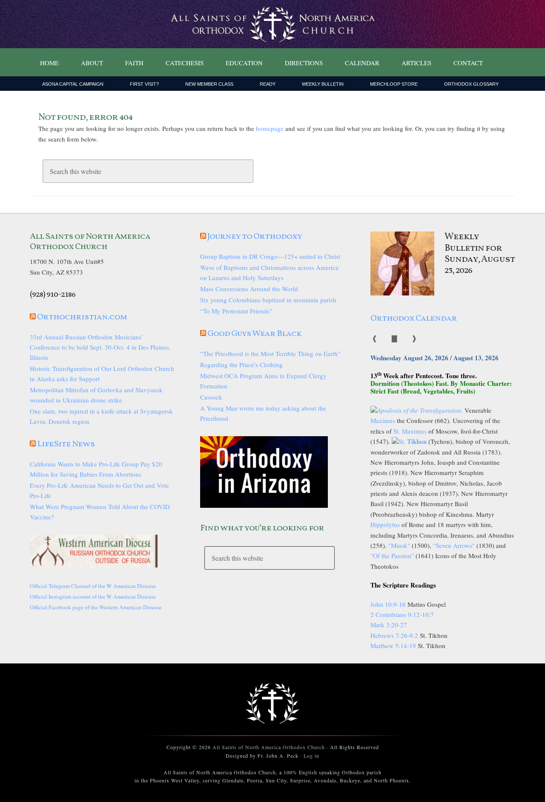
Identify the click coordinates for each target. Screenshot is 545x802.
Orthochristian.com (82, 317)
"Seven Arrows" (454, 545)
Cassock (211, 397)
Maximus (382, 420)
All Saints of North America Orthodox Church (268, 747)
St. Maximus (410, 431)
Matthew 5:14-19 (393, 645)
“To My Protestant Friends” (236, 311)
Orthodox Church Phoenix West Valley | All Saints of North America (272, 24)
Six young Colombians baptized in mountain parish (268, 299)
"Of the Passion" (392, 555)
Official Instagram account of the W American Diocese (93, 596)
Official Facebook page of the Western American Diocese (96, 607)
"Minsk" (399, 545)
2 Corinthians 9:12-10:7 (402, 614)
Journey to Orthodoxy (254, 237)
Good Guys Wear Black (254, 334)
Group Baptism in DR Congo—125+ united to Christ (270, 256)
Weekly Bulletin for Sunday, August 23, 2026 (480, 253)
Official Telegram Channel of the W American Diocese (93, 586)
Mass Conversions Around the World (249, 288)
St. (413, 441)
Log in (311, 755)
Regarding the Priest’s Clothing (241, 364)
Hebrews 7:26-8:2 (395, 635)
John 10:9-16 (388, 604)
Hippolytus (385, 524)
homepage (270, 128)
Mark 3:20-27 (388, 624)
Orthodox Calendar (413, 318)
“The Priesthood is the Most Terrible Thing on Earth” (270, 353)
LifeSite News (66, 444)
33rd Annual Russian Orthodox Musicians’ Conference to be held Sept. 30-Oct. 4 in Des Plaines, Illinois (100, 347)
